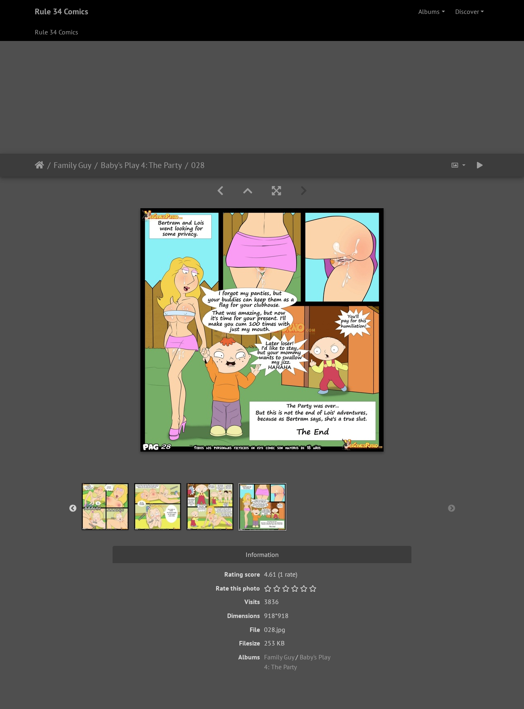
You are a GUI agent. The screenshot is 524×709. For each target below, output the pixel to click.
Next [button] (451, 508)
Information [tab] (262, 554)
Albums (429, 11)
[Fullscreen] (276, 191)
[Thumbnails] (247, 191)
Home (39, 165)
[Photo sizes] (458, 165)
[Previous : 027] (220, 191)
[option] (105, 506)
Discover (467, 11)
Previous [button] (73, 508)
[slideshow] (479, 165)
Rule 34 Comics (61, 11)
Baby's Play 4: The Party (141, 165)
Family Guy (72, 165)
